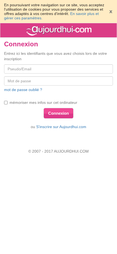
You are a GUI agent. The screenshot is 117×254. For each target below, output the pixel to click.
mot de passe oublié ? (23, 89)
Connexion (58, 113)
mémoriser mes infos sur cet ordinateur (43, 102)
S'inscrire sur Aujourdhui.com (61, 127)
